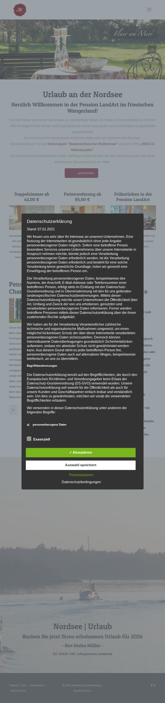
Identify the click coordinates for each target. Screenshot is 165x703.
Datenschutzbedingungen (81, 482)
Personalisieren (81, 475)
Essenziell (41, 439)
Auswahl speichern (80, 465)
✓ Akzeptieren (80, 452)
